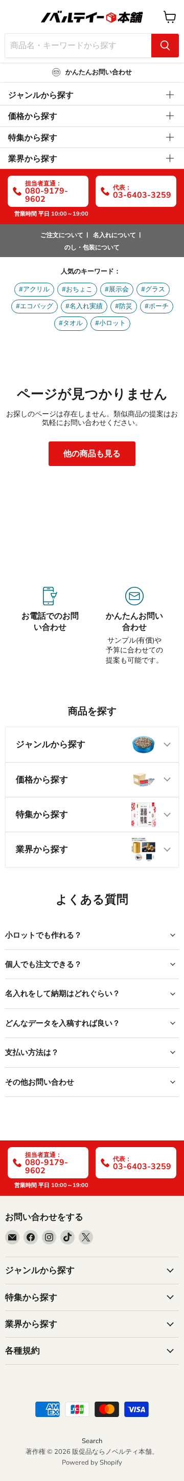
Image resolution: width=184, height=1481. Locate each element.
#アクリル (34, 289)
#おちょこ (77, 289)
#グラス (153, 289)
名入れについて (114, 235)
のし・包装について (92, 247)
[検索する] (165, 45)
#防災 (123, 306)
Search (92, 1441)
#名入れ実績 (84, 306)
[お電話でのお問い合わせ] (50, 626)
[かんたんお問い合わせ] (134, 626)
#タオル (71, 323)
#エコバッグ (34, 306)
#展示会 (117, 289)
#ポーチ (157, 306)
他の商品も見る (92, 453)
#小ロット (110, 323)
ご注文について (61, 235)
